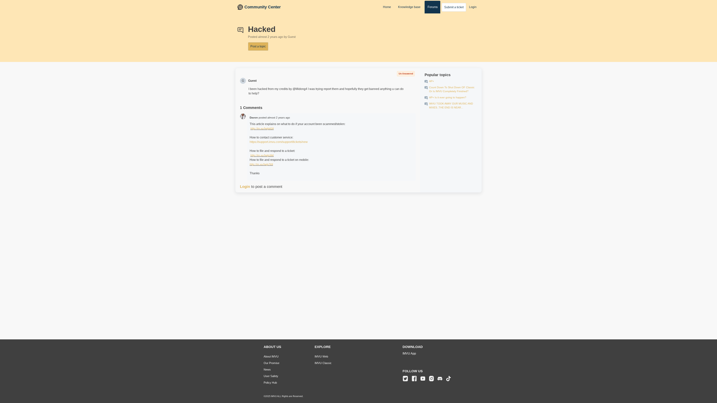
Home (387, 7)
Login (473, 7)
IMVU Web (321, 356)
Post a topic (258, 46)
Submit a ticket (454, 7)
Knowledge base (409, 7)
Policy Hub (270, 382)
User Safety (271, 376)
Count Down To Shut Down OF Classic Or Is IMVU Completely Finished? (451, 89)
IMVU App (409, 353)
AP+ (431, 81)
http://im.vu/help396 (262, 155)
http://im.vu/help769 (261, 164)
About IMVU (271, 356)
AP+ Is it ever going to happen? (447, 97)
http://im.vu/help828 (262, 128)
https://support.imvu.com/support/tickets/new (279, 141)
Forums (433, 7)
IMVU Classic (323, 363)
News (267, 369)
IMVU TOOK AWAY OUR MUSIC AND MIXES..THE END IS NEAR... (451, 105)
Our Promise (271, 363)
